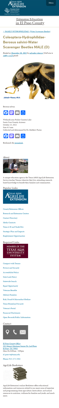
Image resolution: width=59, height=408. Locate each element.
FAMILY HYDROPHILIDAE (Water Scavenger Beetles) (26, 31)
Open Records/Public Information (17, 317)
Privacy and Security (11, 267)
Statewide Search (9, 281)
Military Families (10, 294)
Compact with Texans (11, 263)
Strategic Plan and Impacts (13, 231)
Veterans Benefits (10, 290)
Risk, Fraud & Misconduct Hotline (17, 299)
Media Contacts (9, 222)
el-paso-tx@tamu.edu (11, 354)
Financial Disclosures (11, 312)
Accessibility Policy (11, 272)
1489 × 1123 (8, 55)
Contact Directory (10, 218)
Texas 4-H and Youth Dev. (13, 226)
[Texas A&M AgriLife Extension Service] (18, 4)
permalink (19, 142)
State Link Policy (10, 276)
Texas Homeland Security (13, 303)
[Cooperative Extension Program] (19, 11)
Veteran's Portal (9, 308)
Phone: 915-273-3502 (11, 358)
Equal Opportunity (10, 285)
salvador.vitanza (36, 53)
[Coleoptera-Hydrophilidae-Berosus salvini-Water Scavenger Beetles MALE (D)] (29, 98)
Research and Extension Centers (16, 213)
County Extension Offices (13, 209)
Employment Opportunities (14, 235)
